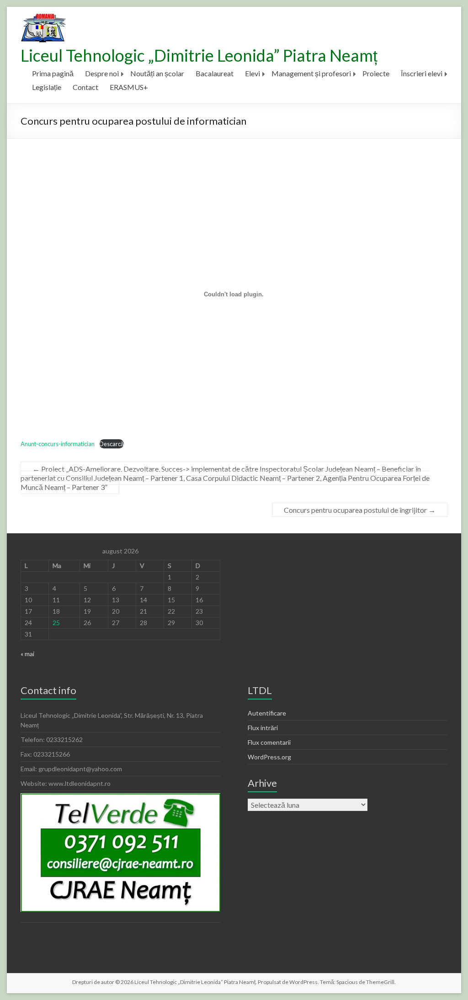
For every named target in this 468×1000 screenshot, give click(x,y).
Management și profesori (311, 73)
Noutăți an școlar (157, 73)
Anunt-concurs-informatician (58, 443)
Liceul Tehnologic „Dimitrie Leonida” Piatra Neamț (199, 55)
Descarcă (111, 443)
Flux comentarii (269, 742)
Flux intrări (263, 728)
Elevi (252, 73)
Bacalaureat (215, 73)
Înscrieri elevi (421, 73)
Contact (85, 87)
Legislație (46, 87)
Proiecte (375, 73)
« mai (27, 654)
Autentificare (267, 713)
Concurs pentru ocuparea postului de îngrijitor (360, 509)
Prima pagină (53, 73)
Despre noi (102, 73)
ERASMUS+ (129, 87)
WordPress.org (269, 757)
